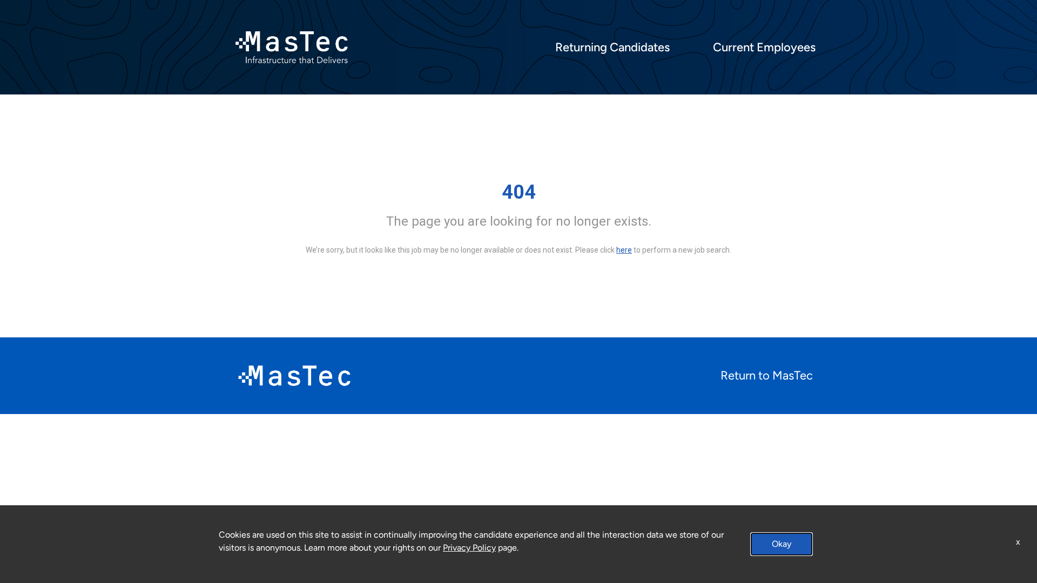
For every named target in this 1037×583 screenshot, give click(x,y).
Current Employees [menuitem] (764, 47)
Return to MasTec (766, 375)
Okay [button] (781, 544)
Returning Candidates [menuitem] (612, 47)
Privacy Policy (469, 548)
